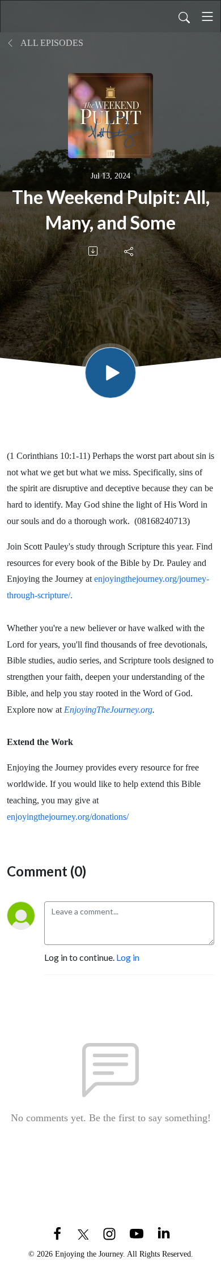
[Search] (184, 16)
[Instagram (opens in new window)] (109, 1232)
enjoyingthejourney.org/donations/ (68, 816)
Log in (127, 957)
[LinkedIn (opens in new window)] (164, 1232)
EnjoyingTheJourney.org (108, 709)
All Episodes (51, 43)
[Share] (129, 251)
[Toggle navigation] (207, 16)
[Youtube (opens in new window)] (136, 1232)
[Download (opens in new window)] (93, 251)
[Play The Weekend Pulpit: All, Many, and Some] (110, 372)
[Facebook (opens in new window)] (57, 1232)
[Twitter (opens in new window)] (83, 1232)
